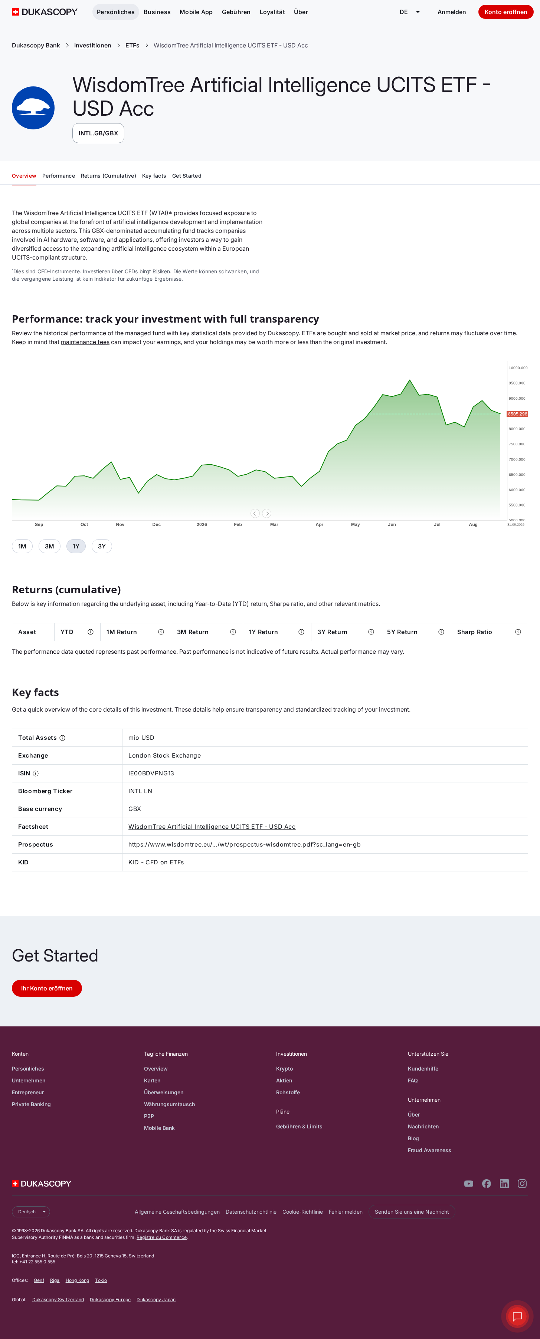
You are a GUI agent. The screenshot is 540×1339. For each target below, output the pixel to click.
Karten (152, 1080)
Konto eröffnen (506, 12)
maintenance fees (85, 342)
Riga (55, 1280)
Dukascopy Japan (156, 1299)
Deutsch (27, 1211)
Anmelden (452, 12)
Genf (39, 1280)
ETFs (132, 45)
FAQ (413, 1080)
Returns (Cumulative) (108, 175)
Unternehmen (28, 1080)
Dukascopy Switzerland (58, 1299)
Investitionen (92, 45)
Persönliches (116, 12)
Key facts (154, 175)
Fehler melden (346, 1211)
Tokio (101, 1280)
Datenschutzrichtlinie (251, 1211)
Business (157, 12)
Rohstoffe (288, 1092)
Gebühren (236, 12)
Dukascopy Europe (110, 1299)
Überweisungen (163, 1092)
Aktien (284, 1080)
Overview (24, 175)
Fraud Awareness (429, 1150)
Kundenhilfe (423, 1068)
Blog (413, 1138)
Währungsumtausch (169, 1104)
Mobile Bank (159, 1128)
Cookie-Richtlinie (302, 1211)
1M (22, 546)
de (404, 12)
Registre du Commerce (162, 1237)
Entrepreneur (28, 1092)
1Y (76, 546)
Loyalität (272, 12)
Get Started (187, 175)
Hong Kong (77, 1280)
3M (49, 546)
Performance (58, 175)
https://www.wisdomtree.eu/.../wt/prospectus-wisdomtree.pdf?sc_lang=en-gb (244, 844)
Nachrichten (423, 1126)
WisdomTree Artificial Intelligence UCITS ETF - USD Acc (212, 826)
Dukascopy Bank (36, 45)
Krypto (284, 1068)
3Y (102, 546)
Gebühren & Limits (299, 1126)
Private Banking (31, 1104)
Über (301, 12)
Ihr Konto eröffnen (47, 988)
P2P (149, 1116)
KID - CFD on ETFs (156, 862)
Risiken (161, 271)
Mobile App (196, 12)
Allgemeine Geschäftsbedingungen (177, 1211)
